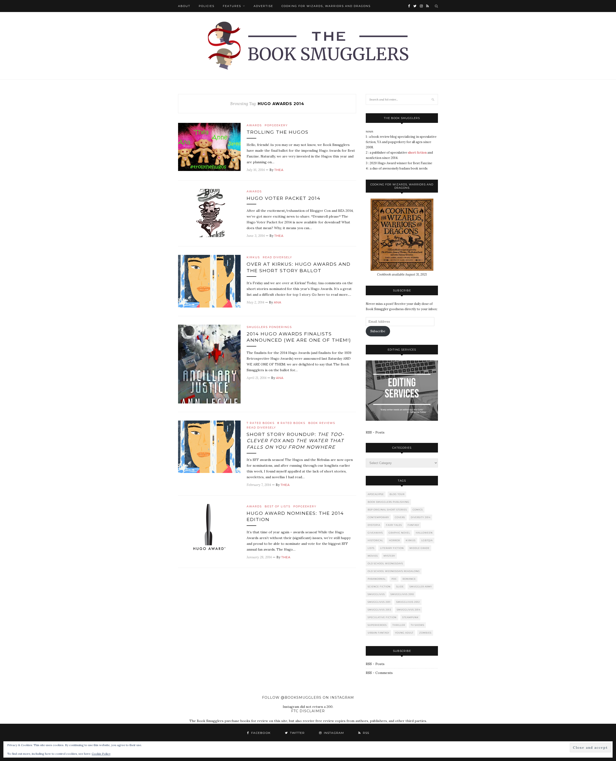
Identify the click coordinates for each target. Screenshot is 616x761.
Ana (277, 302)
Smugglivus (376, 594)
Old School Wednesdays (385, 563)
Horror (394, 540)
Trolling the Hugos (277, 132)
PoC (394, 579)
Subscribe (377, 331)
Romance (409, 579)
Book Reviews (321, 423)
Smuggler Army (421, 586)
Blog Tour (397, 494)
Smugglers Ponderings (269, 327)
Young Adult (404, 632)
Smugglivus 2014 (408, 609)
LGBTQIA (427, 540)
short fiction (417, 153)
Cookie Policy (101, 753)
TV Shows (417, 625)
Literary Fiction (392, 548)
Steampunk (410, 617)
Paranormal (377, 579)
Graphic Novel (399, 532)
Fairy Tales (394, 525)
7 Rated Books (261, 423)
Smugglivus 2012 (408, 602)
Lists (371, 548)
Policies (206, 6)
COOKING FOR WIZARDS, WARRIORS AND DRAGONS (326, 6)
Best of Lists (277, 506)
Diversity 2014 (420, 517)
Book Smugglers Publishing (388, 502)
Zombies (425, 632)
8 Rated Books (291, 423)
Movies (373, 555)
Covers (400, 517)
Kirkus (253, 257)
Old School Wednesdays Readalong (394, 571)
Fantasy (413, 525)
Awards (254, 125)
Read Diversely (277, 257)
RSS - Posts (375, 432)
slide (400, 586)
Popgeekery (276, 125)
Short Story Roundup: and (295, 441)
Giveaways (375, 532)
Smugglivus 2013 (379, 609)
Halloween (424, 532)
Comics (418, 509)
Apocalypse (376, 494)
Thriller (398, 625)
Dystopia (374, 525)
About (184, 6)
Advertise (263, 6)
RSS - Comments (379, 673)
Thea (278, 170)
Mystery (389, 555)
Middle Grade (420, 548)
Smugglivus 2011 (379, 602)
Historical (375, 540)
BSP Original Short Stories (387, 509)
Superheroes (377, 625)
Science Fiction (379, 586)
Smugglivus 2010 (402, 594)
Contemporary (378, 517)
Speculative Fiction (382, 617)
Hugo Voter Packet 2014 (284, 198)
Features (232, 6)
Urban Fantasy (378, 632)
